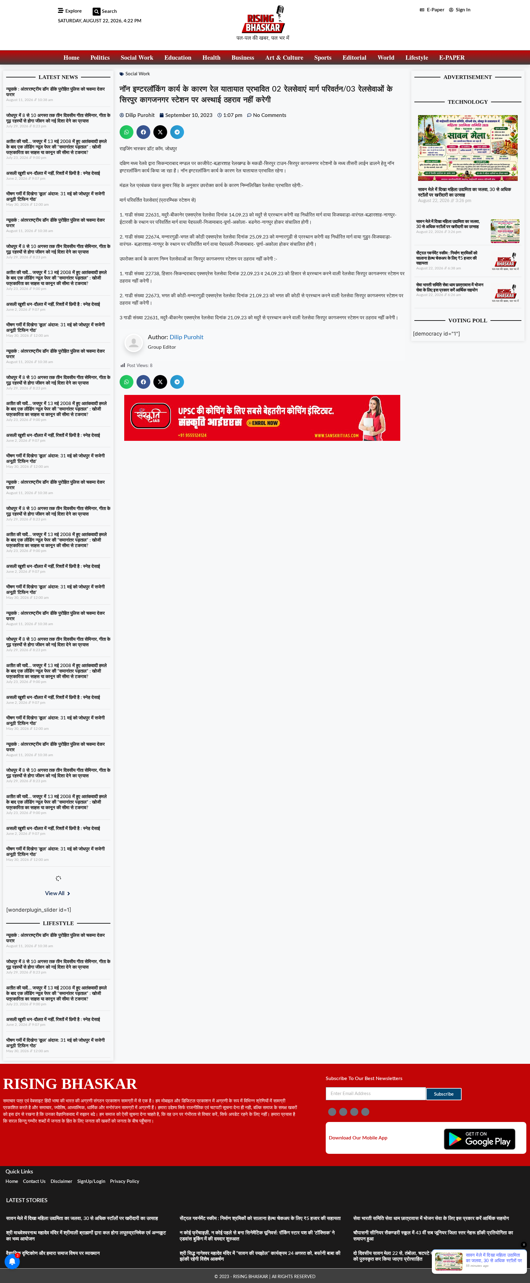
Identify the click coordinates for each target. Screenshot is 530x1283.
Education (177, 57)
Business (243, 57)
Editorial (355, 57)
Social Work (137, 57)
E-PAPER (452, 57)
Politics (100, 57)
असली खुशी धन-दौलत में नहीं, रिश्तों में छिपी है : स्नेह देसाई (53, 173)
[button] (97, 12)
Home (71, 57)
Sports (323, 57)
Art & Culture (284, 57)
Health (211, 57)
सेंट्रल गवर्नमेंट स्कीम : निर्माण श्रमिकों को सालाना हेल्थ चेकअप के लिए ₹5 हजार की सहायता (446, 258)
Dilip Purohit (186, 337)
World (386, 57)
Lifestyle (416, 57)
